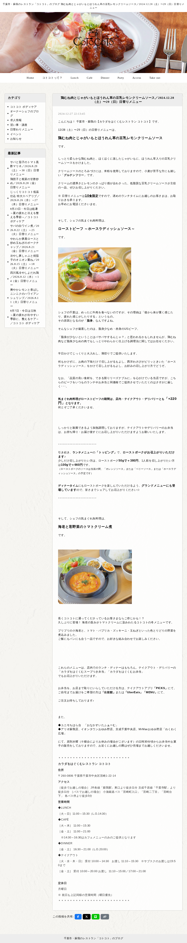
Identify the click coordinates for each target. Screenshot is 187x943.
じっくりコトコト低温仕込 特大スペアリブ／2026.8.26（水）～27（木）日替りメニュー (25, 198)
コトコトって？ (52, 77)
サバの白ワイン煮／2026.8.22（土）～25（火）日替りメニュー (24, 230)
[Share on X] (87, 916)
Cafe (90, 77)
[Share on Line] (96, 916)
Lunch (75, 77)
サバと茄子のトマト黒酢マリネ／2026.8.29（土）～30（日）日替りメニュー (24, 168)
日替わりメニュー (21, 129)
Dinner (105, 77)
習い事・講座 (19, 124)
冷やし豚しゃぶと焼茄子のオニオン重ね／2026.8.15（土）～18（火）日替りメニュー (24, 262)
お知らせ (16, 138)
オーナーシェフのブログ (24, 113)
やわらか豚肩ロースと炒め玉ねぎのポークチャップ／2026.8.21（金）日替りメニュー (24, 245)
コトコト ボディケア (23, 106)
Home (30, 77)
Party (121, 77)
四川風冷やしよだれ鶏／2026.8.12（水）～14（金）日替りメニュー (24, 279)
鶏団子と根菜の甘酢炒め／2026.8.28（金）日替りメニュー (24, 183)
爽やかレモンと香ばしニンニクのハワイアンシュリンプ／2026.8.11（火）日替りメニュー (24, 298)
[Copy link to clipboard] (105, 916)
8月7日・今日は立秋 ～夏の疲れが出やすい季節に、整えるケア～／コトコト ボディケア (25, 317)
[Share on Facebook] (78, 916)
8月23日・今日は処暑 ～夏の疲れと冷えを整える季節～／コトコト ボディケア (24, 215)
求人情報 (16, 120)
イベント (16, 134)
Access (136, 77)
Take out (154, 77)
